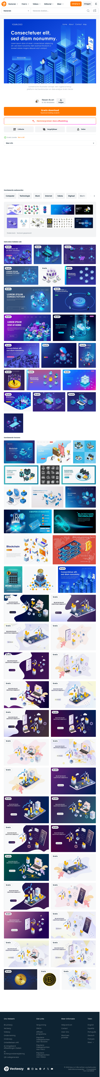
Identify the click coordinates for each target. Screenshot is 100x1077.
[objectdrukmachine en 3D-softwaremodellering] (27, 326)
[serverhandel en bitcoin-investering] (51, 274)
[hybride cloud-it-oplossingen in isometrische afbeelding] (21, 274)
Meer (59, 4)
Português (90, 1030)
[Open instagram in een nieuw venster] (32, 1067)
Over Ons (65, 1030)
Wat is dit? (21, 137)
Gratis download (50, 111)
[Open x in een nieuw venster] (48, 1067)
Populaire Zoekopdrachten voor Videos (43, 1053)
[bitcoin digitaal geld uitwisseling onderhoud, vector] (13, 578)
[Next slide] (90, 195)
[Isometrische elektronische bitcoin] (74, 548)
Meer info (9, 142)
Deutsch (89, 1034)
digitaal (71, 194)
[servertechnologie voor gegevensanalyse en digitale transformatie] (21, 354)
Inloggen (87, 4)
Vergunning (41, 1023)
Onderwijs (8, 1037)
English (89, 1023)
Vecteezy (7, 1027)
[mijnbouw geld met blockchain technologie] (40, 578)
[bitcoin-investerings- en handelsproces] (18, 253)
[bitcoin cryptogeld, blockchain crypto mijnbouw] (50, 473)
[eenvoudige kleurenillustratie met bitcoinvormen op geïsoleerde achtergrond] (49, 978)
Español (89, 1027)
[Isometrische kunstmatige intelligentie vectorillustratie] (13, 422)
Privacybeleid (89, 1068)
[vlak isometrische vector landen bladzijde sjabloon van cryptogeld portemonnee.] (54, 450)
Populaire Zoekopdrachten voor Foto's (43, 1046)
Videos (35, 4)
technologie (25, 194)
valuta (60, 194)
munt (37, 194)
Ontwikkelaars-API (11, 1041)
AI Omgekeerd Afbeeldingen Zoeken (12, 1045)
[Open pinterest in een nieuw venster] (40, 1067)
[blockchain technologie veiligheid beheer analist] (17, 495)
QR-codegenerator (11, 1056)
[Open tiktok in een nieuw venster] (44, 1067)
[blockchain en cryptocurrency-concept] (80, 253)
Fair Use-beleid (86, 1069)
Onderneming (9, 1034)
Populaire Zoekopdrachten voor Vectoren (43, 1038)
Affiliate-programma (41, 1031)
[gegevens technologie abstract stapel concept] (79, 378)
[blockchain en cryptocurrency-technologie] (48, 253)
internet (48, 194)
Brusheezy (8, 1023)
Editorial (47, 4)
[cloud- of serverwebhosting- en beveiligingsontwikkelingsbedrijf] (27, 298)
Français (89, 1037)
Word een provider (65, 1035)
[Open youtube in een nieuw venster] (52, 1067)
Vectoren (12, 4)
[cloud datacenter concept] (74, 326)
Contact (64, 1027)
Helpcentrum (66, 1023)
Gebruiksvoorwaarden (74, 1068)
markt (82, 194)
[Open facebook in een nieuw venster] (29, 1067)
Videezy (7, 1030)
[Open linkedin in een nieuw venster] (36, 1067)
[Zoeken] (88, 10)
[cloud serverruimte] (58, 354)
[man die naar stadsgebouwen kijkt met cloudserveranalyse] (17, 400)
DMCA (38, 1027)
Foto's (24, 4)
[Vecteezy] (3, 3)
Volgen (61, 102)
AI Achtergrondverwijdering (14, 1051)
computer (10, 194)
